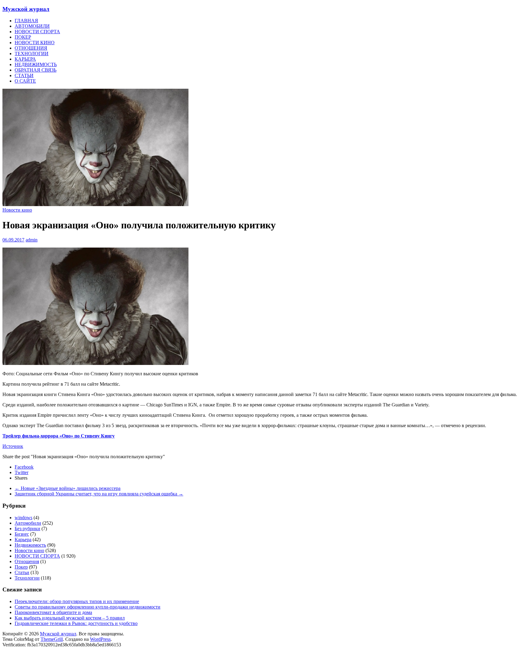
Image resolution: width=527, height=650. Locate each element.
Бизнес (22, 534)
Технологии (27, 577)
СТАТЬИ (24, 75)
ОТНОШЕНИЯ (31, 48)
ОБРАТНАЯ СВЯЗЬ (35, 70)
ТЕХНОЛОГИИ (31, 53)
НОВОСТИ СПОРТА (37, 31)
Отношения (27, 561)
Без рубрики (27, 528)
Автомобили (28, 523)
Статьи (22, 572)
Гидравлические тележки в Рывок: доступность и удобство (76, 623)
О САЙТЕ (25, 81)
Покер (21, 567)
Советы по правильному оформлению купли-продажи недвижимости (87, 606)
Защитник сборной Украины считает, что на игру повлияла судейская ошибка (99, 493)
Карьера (23, 539)
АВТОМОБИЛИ (32, 26)
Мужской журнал (25, 9)
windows (23, 517)
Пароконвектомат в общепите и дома (53, 612)
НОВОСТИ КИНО (35, 42)
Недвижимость (30, 545)
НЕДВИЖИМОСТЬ (36, 64)
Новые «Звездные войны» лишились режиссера (67, 488)
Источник (12, 446)
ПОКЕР (23, 37)
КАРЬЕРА (25, 59)
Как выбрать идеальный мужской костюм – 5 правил (70, 617)
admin (32, 239)
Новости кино (17, 209)
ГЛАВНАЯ (26, 20)
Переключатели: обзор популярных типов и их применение (77, 601)
